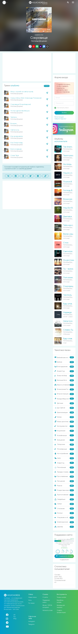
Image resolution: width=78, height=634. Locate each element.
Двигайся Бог (69, 217)
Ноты (29, 600)
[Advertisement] (26, 67)
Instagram (31, 621)
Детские (65, 403)
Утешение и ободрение (65, 517)
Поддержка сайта (46, 601)
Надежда (67, 312)
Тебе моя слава (70, 225)
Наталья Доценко (39, 41)
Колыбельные (65, 435)
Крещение (65, 440)
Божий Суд (65, 371)
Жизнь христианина (65, 421)
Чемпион (13, 117)
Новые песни (32, 597)
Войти (64, 113)
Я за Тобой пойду (16, 143)
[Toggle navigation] (73, 2)
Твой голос (68, 156)
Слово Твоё (14, 155)
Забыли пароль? (60, 119)
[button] (49, 29)
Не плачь (67, 164)
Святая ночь (14, 130)
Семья (65, 504)
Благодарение (65, 366)
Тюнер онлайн (61, 597)
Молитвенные (65, 449)
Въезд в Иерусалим (65, 399)
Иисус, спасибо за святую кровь (21, 91)
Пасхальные (65, 467)
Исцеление (65, 430)
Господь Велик (70, 190)
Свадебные (65, 499)
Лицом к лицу (69, 173)
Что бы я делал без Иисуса (19, 111)
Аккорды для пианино (61, 606)
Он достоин (68, 260)
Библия (65, 362)
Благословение (16, 149)
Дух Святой (65, 408)
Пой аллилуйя (69, 278)
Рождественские (65, 490)
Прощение (65, 481)
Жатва (65, 417)
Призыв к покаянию (65, 472)
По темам (31, 603)
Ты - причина (69, 269)
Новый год (65, 463)
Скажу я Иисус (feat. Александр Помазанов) (25, 98)
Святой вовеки (70, 251)
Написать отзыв (47, 610)
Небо (65, 458)
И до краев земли (16, 136)
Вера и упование (65, 385)
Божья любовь (65, 375)
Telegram (31, 624)
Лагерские (65, 444)
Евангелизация (65, 412)
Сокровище (68, 286)
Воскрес (13, 123)
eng (14, 618)
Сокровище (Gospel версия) (20, 104)
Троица (64, 513)
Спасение (65, 508)
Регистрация (59, 117)
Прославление (65, 476)
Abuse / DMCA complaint (47, 606)
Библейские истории (65, 357)
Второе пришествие (65, 394)
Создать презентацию (61, 611)
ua (14, 614)
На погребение (64, 453)
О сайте (45, 597)
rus (14, 616)
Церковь (65, 526)
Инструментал (65, 426)
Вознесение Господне (65, 389)
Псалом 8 (67, 182)
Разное (65, 485)
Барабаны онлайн (60, 601)
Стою (65, 243)
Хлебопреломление (65, 522)
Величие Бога (65, 380)
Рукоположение (64, 494)
